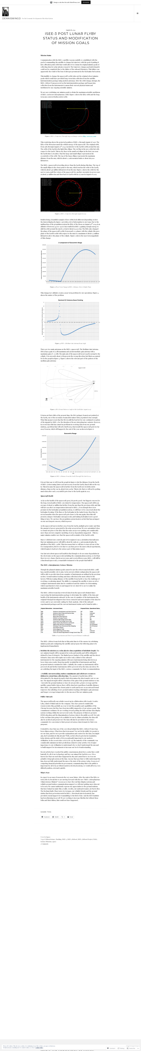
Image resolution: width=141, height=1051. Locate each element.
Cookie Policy (39, 1047)
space (54, 842)
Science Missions (46, 842)
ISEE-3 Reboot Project (85, 839)
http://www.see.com (89, 136)
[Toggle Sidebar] (137, 13)
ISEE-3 (64, 839)
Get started (86, 2)
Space (48, 837)
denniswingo (11, 18)
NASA (95, 839)
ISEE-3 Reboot (72, 839)
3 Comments (44, 844)
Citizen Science (50, 839)
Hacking (58, 839)
